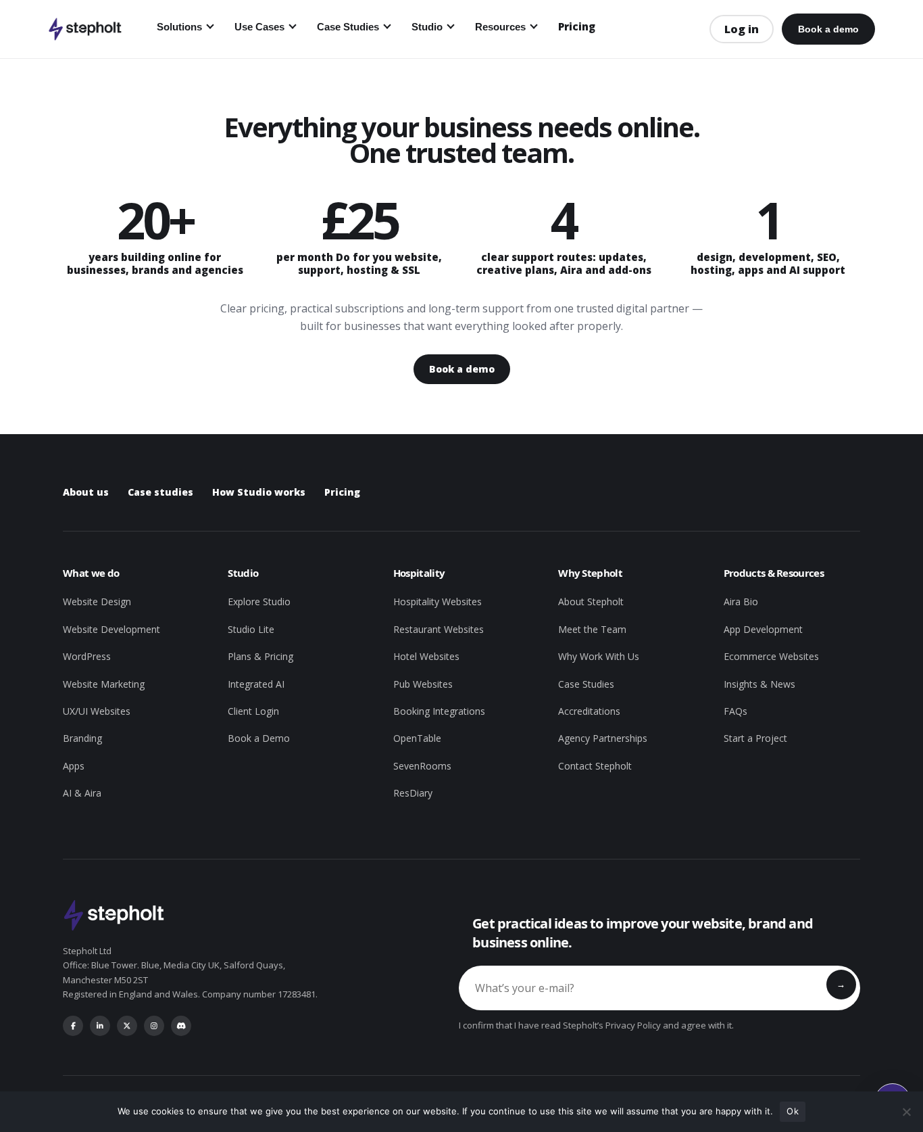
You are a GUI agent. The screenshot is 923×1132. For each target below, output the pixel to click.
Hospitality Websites (437, 601)
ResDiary (412, 792)
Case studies (160, 492)
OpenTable (417, 738)
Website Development (111, 629)
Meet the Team (592, 629)
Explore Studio (259, 601)
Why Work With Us (598, 656)
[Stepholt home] (85, 29)
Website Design (97, 601)
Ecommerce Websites (771, 656)
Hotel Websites (426, 656)
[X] (127, 1026)
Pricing (576, 26)
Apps (73, 765)
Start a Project (755, 738)
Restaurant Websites (438, 629)
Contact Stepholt (595, 765)
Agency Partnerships (602, 738)
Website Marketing (104, 684)
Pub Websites (423, 684)
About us (86, 492)
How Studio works (258, 492)
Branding (82, 738)
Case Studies (348, 26)
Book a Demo (259, 738)
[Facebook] (73, 1026)
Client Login (253, 711)
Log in (741, 29)
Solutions (179, 26)
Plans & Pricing (260, 656)
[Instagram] (154, 1026)
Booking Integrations (439, 711)
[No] (906, 1111)
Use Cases (259, 26)
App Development (763, 629)
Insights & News (759, 684)
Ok (793, 1111)
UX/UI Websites (96, 711)
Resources (500, 26)
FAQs (735, 711)
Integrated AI (256, 684)
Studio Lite (251, 629)
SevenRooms (422, 765)
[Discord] (181, 1026)
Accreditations (589, 711)
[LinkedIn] (100, 1026)
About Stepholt (591, 601)
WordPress (87, 656)
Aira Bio (741, 601)
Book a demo (828, 29)
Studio (427, 26)
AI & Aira (82, 792)
